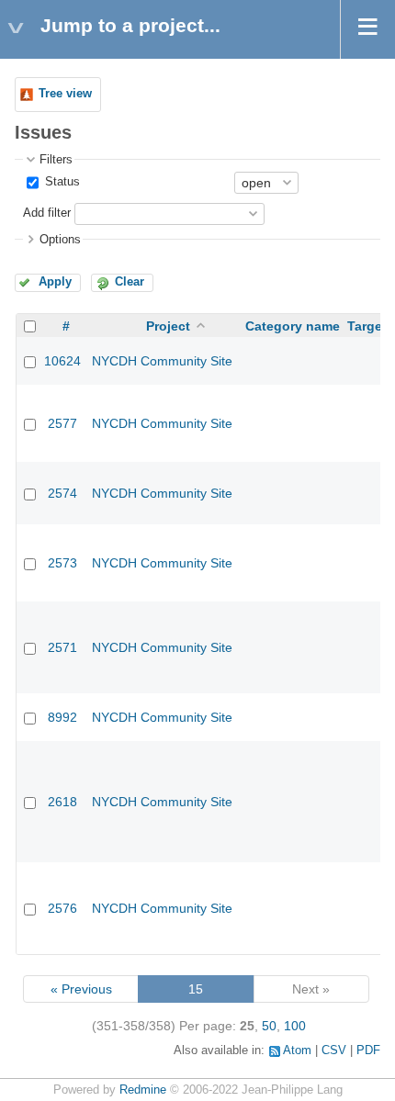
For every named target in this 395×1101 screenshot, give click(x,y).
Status (60, 181)
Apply (55, 281)
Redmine (142, 1090)
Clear (129, 281)
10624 (62, 361)
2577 (62, 423)
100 (295, 1025)
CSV (334, 1050)
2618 (62, 801)
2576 (62, 908)
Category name (292, 326)
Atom (297, 1050)
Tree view (65, 93)
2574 (62, 493)
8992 (62, 717)
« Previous (81, 989)
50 (269, 1025)
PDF (368, 1050)
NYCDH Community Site (162, 361)
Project (168, 326)
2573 (62, 563)
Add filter (47, 213)
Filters (56, 159)
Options (60, 239)
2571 (62, 647)
